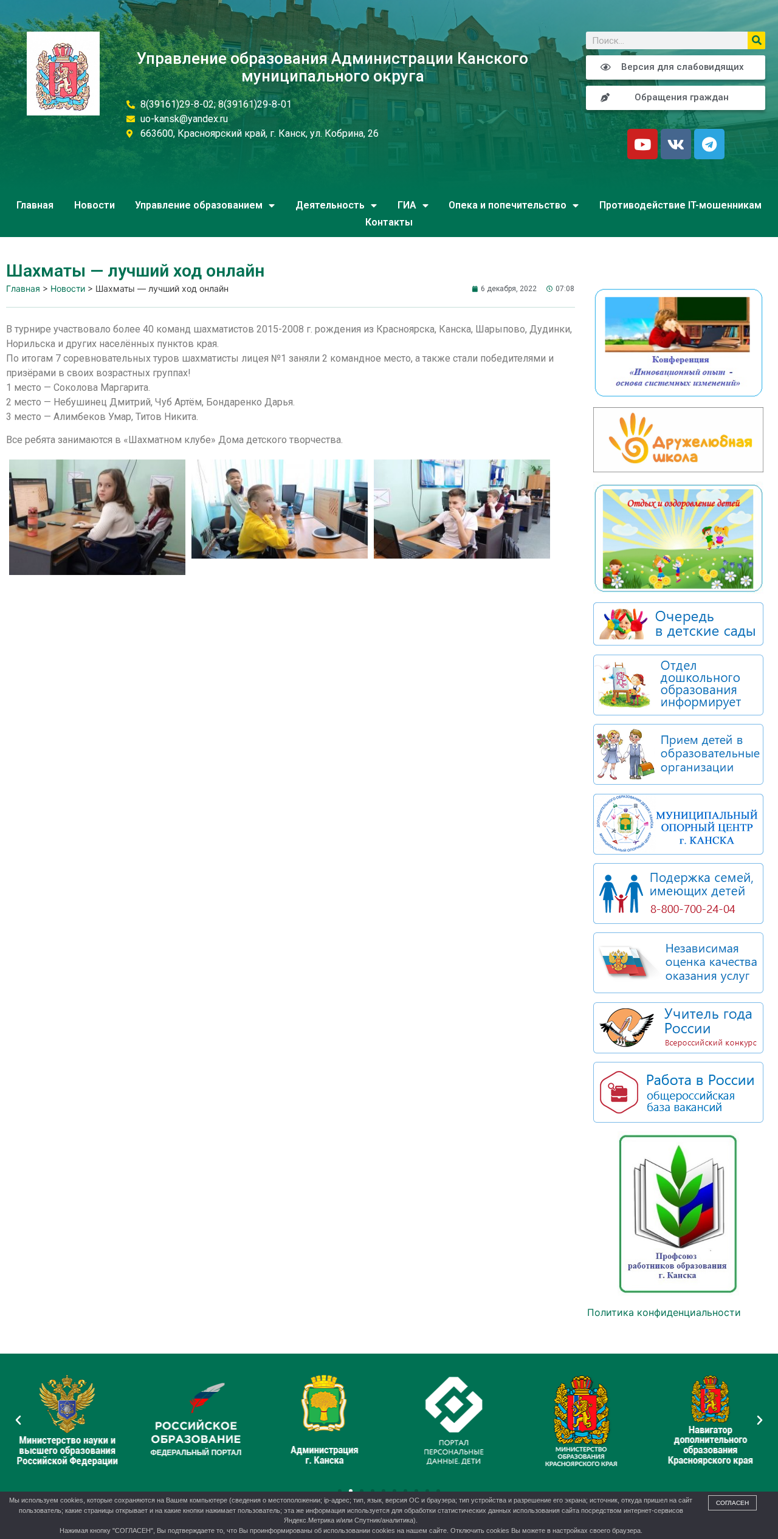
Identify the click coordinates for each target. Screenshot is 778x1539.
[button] (340, 1491)
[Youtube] (642, 144)
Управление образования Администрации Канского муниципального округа (332, 67)
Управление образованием (199, 205)
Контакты (389, 222)
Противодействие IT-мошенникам (680, 205)
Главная (34, 205)
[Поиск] (756, 40)
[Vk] (676, 144)
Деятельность (330, 205)
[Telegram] (709, 144)
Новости (94, 205)
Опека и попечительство (507, 205)
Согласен (732, 1502)
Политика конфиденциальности (664, 1312)
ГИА (407, 205)
